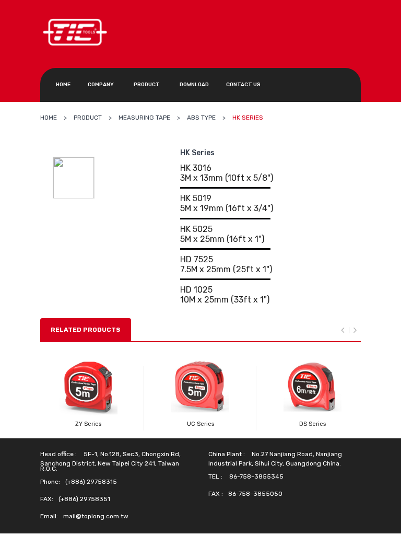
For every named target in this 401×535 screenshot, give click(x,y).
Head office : (58, 454)
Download (194, 85)
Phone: (50, 481)
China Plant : (226, 454)
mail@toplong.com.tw (95, 516)
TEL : (215, 476)
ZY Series (88, 424)
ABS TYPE (201, 117)
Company (101, 85)
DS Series (312, 424)
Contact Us (243, 85)
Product (147, 85)
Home (63, 85)
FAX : (215, 493)
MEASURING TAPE (144, 117)
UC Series (200, 424)
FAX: (46, 499)
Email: (49, 516)
